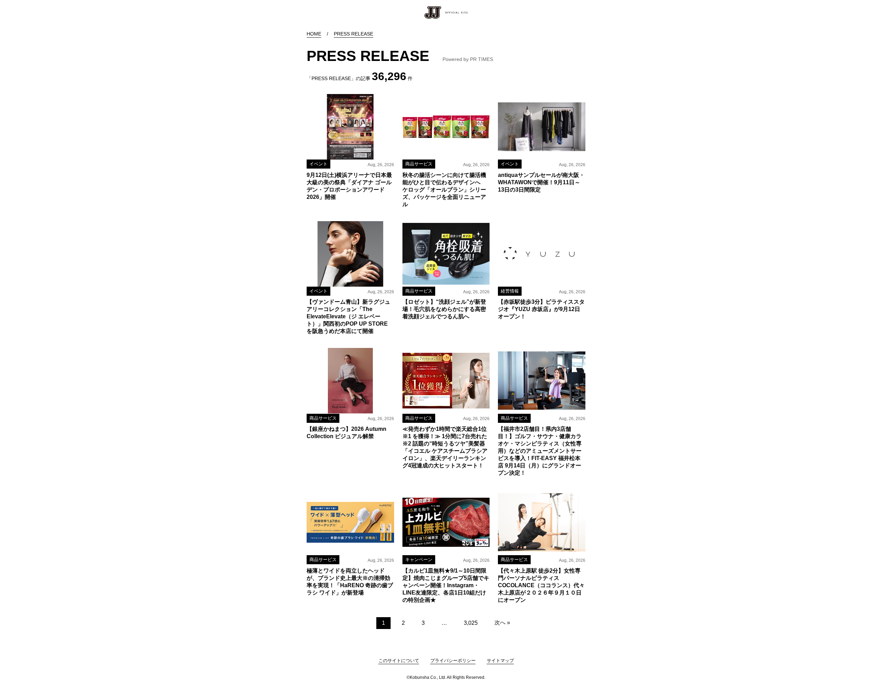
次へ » (502, 623)
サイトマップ (500, 660)
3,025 (471, 623)
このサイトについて (398, 660)
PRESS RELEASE (353, 34)
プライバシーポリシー (453, 660)
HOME (314, 34)
